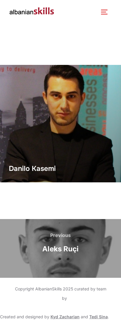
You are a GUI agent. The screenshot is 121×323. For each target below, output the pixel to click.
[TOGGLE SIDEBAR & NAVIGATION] (106, 12)
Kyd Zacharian (65, 316)
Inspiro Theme (47, 298)
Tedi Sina (98, 316)
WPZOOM (78, 298)
